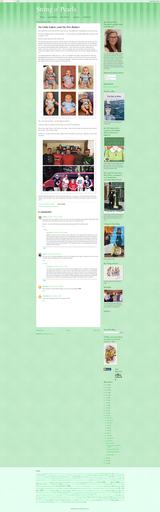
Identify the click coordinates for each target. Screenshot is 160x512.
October (109, 440)
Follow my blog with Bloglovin (111, 87)
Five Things (72, 484)
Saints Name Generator (97, 495)
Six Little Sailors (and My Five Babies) (114, 446)
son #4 (102, 497)
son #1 (85, 497)
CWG (113, 480)
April (108, 425)
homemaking (38, 488)
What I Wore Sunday (46, 502)
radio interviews (39, 495)
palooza (68, 494)
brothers (121, 477)
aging (56, 475)
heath (90, 486)
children (108, 478)
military (60, 490)
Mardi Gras (46, 490)
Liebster (114, 488)
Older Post (97, 330)
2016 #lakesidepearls (81, 473)
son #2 (91, 497)
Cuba (94, 480)
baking (120, 475)
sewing (116, 495)
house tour (62, 488)
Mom (88, 490)
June (108, 430)
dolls (61, 482)
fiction (48, 484)
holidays (108, 486)
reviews (69, 495)
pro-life (121, 494)
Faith (99, 482)
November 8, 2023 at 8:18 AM (54, 254)
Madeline (44, 217)
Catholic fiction (47, 478)
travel (47, 500)
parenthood (74, 494)
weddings (112, 500)
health (85, 486)
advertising (51, 475)
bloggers (69, 477)
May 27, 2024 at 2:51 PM (55, 296)
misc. (70, 490)
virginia (92, 500)
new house (100, 492)
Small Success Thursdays (70, 497)
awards (115, 475)
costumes (84, 480)
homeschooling (46, 488)
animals (98, 475)
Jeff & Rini (45, 286)
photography (91, 494)
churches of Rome (66, 480)
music (39, 492)
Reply (43, 226)
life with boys (65, 17)
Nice (109, 492)
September (109, 438)
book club (83, 477)
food (81, 484)
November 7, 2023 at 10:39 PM (55, 217)
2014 (107, 392)
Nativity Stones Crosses (91, 492)
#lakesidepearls (47, 473)
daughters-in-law (54, 482)
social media (79, 497)
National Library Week (80, 492)
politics (116, 494)
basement (37, 477)
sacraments (88, 495)
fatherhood (41, 484)
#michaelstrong (55, 473)
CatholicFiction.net (92, 478)
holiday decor (100, 486)
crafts (89, 480)
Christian (114, 478)
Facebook (94, 482)
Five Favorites (65, 484)
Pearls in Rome (83, 494)
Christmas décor (47, 480)
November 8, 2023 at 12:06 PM (60, 232)
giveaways (107, 484)
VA (75, 500)
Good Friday (115, 484)
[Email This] (58, 204)
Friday (87, 484)
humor (68, 488)
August (108, 435)
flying (77, 484)
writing (81, 502)
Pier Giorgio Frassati (100, 494)
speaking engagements (118, 497)
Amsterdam (75, 475)
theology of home (119, 498)
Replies (46, 229)
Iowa (80, 488)
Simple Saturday (56, 497)
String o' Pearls (56, 8)
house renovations (55, 488)
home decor (117, 486)
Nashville (71, 492)
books (110, 477)
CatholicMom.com (101, 478)
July (108, 433)
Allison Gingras (62, 475)
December (109, 455)
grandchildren (52, 17)
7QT (115, 473)
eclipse (71, 482)
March (108, 423)
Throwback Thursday (40, 500)
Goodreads (121, 484)
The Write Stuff (99, 498)
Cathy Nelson (45, 296)
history (94, 486)
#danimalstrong (39, 473)
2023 (107, 415)
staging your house (64, 498)
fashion (122, 482)
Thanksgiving (73, 498)
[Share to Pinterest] (64, 204)
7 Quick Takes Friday (106, 473)
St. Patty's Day (56, 498)
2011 (107, 385)
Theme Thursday (109, 499)
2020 (107, 408)
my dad (49, 492)
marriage (76, 17)
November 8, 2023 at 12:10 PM (60, 266)
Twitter (71, 500)
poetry (112, 494)
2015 (107, 395)
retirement (64, 495)
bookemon (105, 477)
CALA (37, 478)
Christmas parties (56, 480)
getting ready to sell (100, 484)
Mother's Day (100, 490)
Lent (110, 488)
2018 (107, 403)
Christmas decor (39, 480)
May (108, 428)
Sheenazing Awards (47, 497)
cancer (41, 478)
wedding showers (105, 500)
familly (107, 482)
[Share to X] (61, 204)
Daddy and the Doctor (43, 482)
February (109, 420)
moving (122, 490)
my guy (54, 492)
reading (52, 495)
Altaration (69, 475)
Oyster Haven (61, 494)
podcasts (107, 494)
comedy (72, 480)
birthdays (63, 477)
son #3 (96, 497)
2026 (107, 463)
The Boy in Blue (91, 498)
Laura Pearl (49, 232)
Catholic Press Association (65, 478)
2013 (107, 390)
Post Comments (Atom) (48, 334)
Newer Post (40, 330)
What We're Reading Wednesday (69, 502)
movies (116, 490)
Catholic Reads (75, 478)
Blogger (87, 508)
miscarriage (77, 490)
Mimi (65, 490)
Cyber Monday (120, 480)
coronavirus (78, 480)
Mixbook (84, 490)
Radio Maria (46, 495)
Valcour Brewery (81, 500)
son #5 (108, 497)
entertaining (77, 482)
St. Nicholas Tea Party (46, 498)
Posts (107, 76)
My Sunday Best (63, 492)
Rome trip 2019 (81, 495)
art (103, 475)
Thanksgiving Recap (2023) (113, 451)
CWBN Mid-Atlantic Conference (103, 480)
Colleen (44, 254)
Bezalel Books (48, 477)
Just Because (86, 488)
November (109, 443)
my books (44, 492)
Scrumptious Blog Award (109, 495)
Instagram (74, 488)
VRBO (97, 500)
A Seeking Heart (121, 473)
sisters (62, 497)
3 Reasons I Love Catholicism (93, 473)
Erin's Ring (85, 482)
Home (69, 330)
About (42, 17)
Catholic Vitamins (83, 478)
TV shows (60, 500)
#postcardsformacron (63, 473)
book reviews (91, 477)
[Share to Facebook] (63, 204)
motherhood (87, 17)
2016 (107, 397)
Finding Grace (55, 484)
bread (117, 477)
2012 (107, 387)
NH (105, 492)
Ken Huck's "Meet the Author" (101, 488)
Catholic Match (55, 478)
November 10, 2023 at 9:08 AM (55, 286)
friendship (92, 484)
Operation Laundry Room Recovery (50, 494)
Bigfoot (56, 477)
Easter (66, 482)
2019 (107, 405)
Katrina (91, 488)
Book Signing (98, 477)
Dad (36, 482)
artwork (110, 475)
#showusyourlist (72, 473)
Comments (108, 79)
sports (37, 499)
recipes (57, 495)
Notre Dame (114, 492)
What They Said (57, 502)
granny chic (73, 486)
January (109, 417)
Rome (75, 495)
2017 (107, 400)
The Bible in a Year (82, 498)
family (43, 206)
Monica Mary (93, 490)
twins (66, 500)
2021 (107, 410)
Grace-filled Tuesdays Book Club (45, 486)
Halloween (79, 486)
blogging (75, 477)
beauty (42, 477)
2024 (107, 458)
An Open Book (82, 475)
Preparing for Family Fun (112, 449)
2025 (107, 460)
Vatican (87, 500)
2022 (107, 413)
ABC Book (39, 475)
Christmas (119, 478)
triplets (54, 500)
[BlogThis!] (60, 204)
